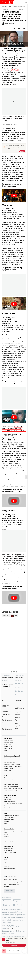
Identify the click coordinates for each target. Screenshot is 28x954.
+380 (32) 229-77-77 (10, 928)
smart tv (6, 905)
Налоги (6, 806)
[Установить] (14, 942)
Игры (16, 728)
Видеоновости (8, 746)
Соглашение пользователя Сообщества (18, 704)
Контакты (17, 714)
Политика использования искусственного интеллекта (5, 724)
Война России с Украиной (12, 756)
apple (17, 901)
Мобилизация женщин (10, 782)
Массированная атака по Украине (13, 766)
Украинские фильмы (9, 817)
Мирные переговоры (9, 762)
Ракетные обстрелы (9, 758)
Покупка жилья (8, 850)
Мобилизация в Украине (11, 776)
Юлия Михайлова (9, 23)
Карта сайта (18, 725)
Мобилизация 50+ (8, 780)
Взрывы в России (8, 768)
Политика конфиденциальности (7, 720)
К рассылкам (9, 890)
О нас (3, 700)
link (15, 683)
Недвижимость (8, 846)
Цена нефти (7, 797)
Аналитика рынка (8, 848)
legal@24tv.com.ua (20, 930)
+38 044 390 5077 (19, 677)
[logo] (10, 2)
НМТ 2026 (6, 837)
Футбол (6, 862)
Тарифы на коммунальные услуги (13, 803)
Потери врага (7, 770)
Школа (6, 834)
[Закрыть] (25, 939)
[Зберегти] (24, 28)
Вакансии (17, 717)
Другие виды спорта (9, 868)
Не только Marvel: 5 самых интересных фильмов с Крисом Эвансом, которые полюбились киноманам (19, 6)
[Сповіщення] (26, 2)
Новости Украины (9, 742)
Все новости (8, 738)
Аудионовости (8, 748)
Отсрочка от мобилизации (11, 786)
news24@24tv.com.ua (7, 677)
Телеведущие (5, 711)
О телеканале (5, 709)
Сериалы (6, 823)
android (6, 901)
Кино (10, 6)
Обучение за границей (10, 841)
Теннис (6, 864)
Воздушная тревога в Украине (12, 764)
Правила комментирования (19, 708)
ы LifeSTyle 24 (14, 70)
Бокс (5, 859)
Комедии (6, 821)
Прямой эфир (7, 744)
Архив (16, 723)
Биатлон (6, 866)
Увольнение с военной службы (12, 777)
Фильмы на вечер (9, 819)
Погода (6, 750)
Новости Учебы (9, 829)
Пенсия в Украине (9, 808)
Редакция (4, 702)
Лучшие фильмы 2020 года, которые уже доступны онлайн (13, 119)
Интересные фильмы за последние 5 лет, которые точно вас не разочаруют (14, 428)
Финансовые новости (9, 801)
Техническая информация (18, 712)
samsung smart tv (17, 905)
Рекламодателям (6, 714)
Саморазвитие (8, 839)
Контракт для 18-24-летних (11, 784)
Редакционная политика (5, 706)
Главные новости (8, 740)
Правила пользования (7, 716)
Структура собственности (18, 720)
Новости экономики (10, 795)
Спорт (6, 858)
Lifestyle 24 (4, 6)
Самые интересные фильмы (11, 815)
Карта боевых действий (10, 760)
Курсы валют (7, 799)
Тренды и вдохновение (10, 852)
